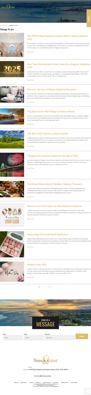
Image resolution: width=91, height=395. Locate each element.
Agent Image (54, 386)
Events (38, 382)
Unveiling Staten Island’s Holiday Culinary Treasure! (54, 184)
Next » (50, 287)
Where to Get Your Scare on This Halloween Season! (54, 206)
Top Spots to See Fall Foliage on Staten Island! (50, 111)
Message (47, 334)
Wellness (74, 382)
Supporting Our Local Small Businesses (47, 234)
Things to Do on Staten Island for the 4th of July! (52, 155)
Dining (16, 382)
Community (64, 382)
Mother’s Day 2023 (36, 264)
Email (25, 334)
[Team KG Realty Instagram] (53, 376)
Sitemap (51, 385)
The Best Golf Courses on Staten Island (47, 133)
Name (4, 334)
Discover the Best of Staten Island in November (52, 89)
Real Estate (47, 382)
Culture (55, 382)
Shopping (24, 382)
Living (31, 382)
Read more (30, 51)
